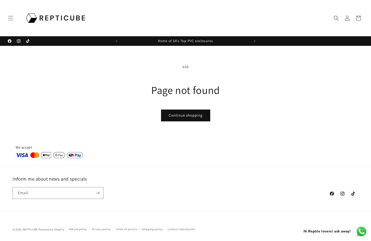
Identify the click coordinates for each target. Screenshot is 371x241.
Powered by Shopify (51, 229)
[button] (10, 18)
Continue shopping (186, 115)
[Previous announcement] (116, 41)
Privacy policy (101, 229)
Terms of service (126, 229)
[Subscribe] (97, 193)
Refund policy (78, 229)
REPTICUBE (30, 229)
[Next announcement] (254, 41)
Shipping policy (152, 229)
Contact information (181, 229)
